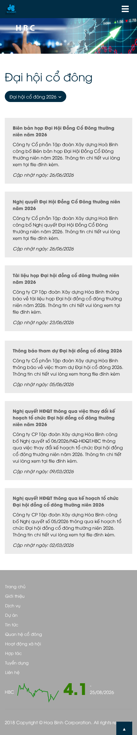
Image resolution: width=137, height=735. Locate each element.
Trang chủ (15, 586)
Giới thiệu (15, 596)
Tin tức (11, 624)
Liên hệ (12, 672)
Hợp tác (13, 653)
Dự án (11, 615)
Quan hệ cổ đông (23, 634)
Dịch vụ (12, 605)
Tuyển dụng (17, 662)
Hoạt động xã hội (23, 643)
